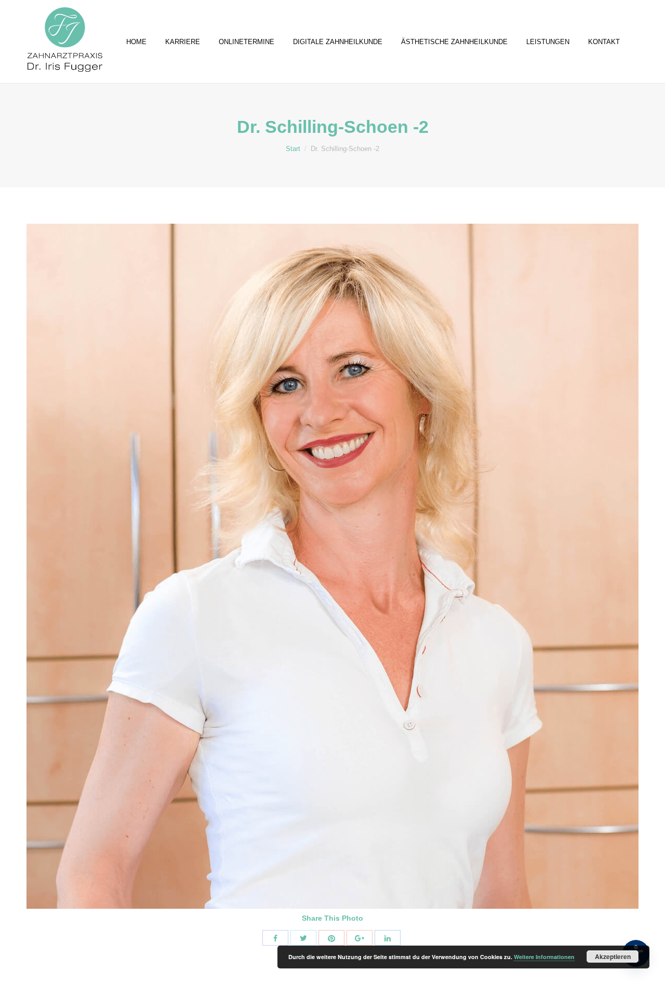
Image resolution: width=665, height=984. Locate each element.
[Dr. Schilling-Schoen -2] (332, 566)
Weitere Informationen (544, 957)
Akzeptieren (613, 956)
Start (293, 149)
